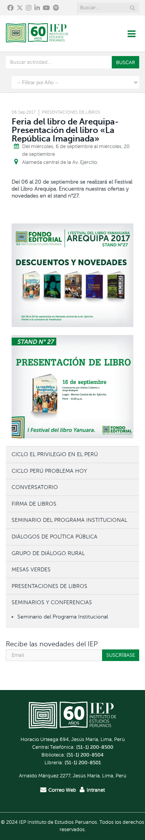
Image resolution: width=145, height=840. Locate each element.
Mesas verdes (31, 569)
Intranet (96, 790)
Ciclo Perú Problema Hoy (49, 471)
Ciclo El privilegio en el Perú (55, 454)
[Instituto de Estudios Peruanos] (37, 33)
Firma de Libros (34, 504)
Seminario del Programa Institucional (69, 520)
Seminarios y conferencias (52, 602)
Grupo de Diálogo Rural (48, 553)
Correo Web (62, 790)
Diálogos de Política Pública (54, 536)
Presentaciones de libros (71, 112)
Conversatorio (35, 487)
